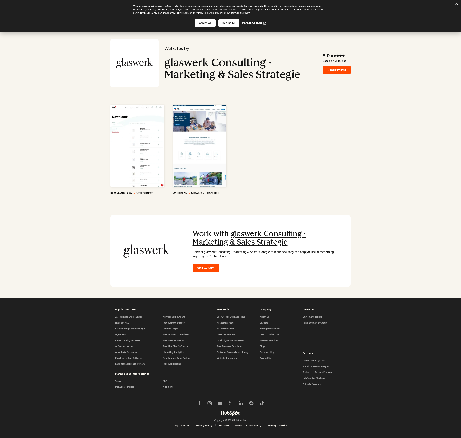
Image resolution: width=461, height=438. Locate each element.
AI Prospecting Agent (174, 317)
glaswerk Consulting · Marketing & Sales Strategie (249, 238)
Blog (262, 346)
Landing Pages (170, 328)
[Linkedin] (241, 403)
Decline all (228, 23)
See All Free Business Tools (231, 317)
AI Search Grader (225, 323)
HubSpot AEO (122, 323)
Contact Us (265, 358)
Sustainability (267, 352)
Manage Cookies (252, 22)
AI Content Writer (124, 346)
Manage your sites (124, 387)
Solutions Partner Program (316, 366)
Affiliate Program (312, 384)
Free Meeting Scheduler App (130, 328)
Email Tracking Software (127, 340)
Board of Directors (269, 334)
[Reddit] (251, 403)
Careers (264, 323)
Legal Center (181, 425)
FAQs (165, 381)
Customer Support (312, 317)
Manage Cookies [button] (278, 425)
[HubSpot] (230, 413)
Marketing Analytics (173, 352)
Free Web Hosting (172, 364)
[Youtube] (220, 403)
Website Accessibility (248, 425)
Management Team (270, 328)
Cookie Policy (242, 13)
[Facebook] (199, 403)
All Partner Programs (314, 360)
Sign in (118, 381)
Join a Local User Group (315, 323)
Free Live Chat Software (175, 346)
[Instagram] (209, 403)
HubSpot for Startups (314, 378)
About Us (264, 317)
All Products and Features (128, 317)
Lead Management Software (130, 364)
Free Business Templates (230, 346)
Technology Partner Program (317, 372)
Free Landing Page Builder (176, 358)
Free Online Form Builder (176, 334)
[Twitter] (230, 403)
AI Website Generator (126, 352)
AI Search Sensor (225, 328)
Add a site (168, 387)
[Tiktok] (261, 403)
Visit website (205, 268)
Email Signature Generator (230, 340)
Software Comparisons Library (233, 352)
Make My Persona (226, 334)
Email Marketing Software (128, 358)
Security (224, 425)
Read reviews (337, 70)
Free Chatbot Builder (174, 340)
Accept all (205, 23)
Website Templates (227, 358)
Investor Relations (269, 340)
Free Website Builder (174, 323)
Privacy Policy (204, 425)
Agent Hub (120, 334)
